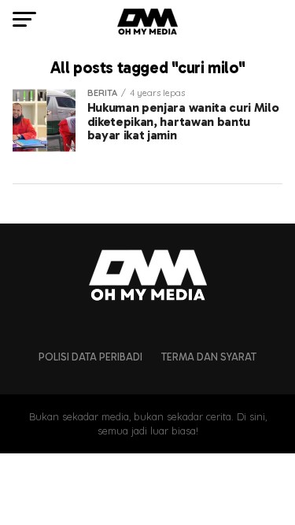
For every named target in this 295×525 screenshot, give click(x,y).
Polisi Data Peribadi (90, 357)
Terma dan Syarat (208, 357)
